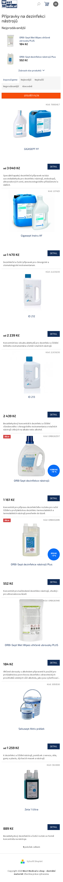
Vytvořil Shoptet (34, 861)
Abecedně (27, 86)
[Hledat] (39, 4)
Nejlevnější (26, 79)
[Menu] (55, 4)
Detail (53, 166)
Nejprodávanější (11, 86)
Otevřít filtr (31, 95)
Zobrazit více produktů (29, 70)
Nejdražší (39, 79)
